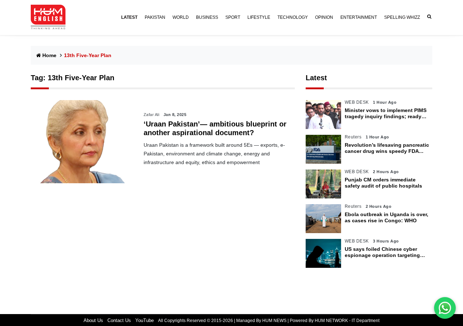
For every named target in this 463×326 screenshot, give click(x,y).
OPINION (324, 17)
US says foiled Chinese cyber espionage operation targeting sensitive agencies (382, 252)
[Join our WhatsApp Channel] (445, 308)
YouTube (144, 320)
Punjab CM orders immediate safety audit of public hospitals (383, 183)
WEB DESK (357, 102)
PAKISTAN (155, 17)
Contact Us (119, 320)
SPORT (232, 17)
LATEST (129, 17)
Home (49, 55)
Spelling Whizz (402, 17)
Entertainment (358, 17)
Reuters (353, 137)
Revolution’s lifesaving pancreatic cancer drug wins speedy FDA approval (387, 148)
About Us (93, 320)
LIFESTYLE (258, 17)
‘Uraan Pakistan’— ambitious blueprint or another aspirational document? (215, 128)
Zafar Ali (152, 114)
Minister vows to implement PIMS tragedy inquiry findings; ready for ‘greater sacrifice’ (385, 113)
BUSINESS (207, 17)
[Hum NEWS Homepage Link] (51, 17)
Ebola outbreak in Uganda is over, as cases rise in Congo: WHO (386, 217)
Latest (316, 78)
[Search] (428, 16)
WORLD (181, 17)
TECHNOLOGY (292, 17)
